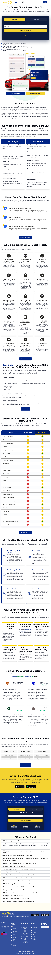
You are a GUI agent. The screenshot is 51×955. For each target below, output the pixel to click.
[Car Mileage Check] (42, 256)
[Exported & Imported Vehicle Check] (25, 317)
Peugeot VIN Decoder (9, 759)
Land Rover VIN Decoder (42, 755)
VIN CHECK (36, 19)
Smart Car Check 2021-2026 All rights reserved (25, 953)
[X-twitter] (4, 932)
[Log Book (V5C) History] (42, 317)
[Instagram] (4, 934)
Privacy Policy (30, 951)
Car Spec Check (42, 279)
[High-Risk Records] (25, 275)
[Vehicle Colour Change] (25, 339)
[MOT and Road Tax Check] (9, 339)
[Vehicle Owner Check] (9, 317)
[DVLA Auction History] (25, 296)
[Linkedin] (6, 932)
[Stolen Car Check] (9, 275)
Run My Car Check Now (25, 30)
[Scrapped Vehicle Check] (9, 296)
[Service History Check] (42, 339)
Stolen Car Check (9, 279)
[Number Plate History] (42, 296)
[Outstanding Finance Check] (9, 256)
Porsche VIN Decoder (25, 759)
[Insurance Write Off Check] (25, 256)
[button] (23, 2)
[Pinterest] (2, 934)
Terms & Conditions (21, 951)
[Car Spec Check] (42, 275)
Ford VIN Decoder (42, 751)
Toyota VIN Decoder (42, 759)
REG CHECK (14, 19)
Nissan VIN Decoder (9, 751)
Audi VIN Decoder (9, 755)
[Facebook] (2, 932)
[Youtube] (6, 934)
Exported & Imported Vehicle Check (25, 322)
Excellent (14, 676)
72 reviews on (27, 676)
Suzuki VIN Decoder (25, 751)
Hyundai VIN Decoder (25, 755)
